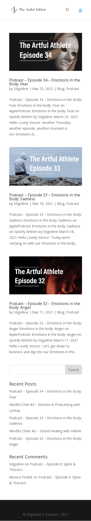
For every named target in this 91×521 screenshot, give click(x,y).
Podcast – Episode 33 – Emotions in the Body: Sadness (44, 196)
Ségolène (21, 88)
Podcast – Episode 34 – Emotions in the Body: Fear (44, 82)
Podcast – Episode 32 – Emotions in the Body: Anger (44, 305)
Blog (60, 88)
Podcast (72, 88)
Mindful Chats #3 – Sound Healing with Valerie (45, 431)
